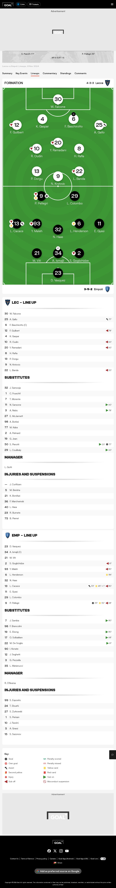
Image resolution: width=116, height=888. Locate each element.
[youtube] (67, 851)
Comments (80, 73)
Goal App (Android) (66, 859)
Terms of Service (27, 859)
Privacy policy (41, 859)
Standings (65, 73)
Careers (53, 859)
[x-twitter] (55, 851)
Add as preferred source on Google (59, 871)
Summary (7, 73)
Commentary (50, 73)
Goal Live (94, 859)
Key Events (21, 73)
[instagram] (61, 851)
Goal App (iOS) (82, 859)
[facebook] (49, 851)
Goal (18, 882)
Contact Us (14, 859)
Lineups (35, 73)
